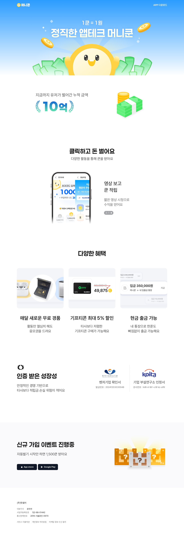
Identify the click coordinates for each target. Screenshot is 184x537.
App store (29, 467)
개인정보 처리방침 (39, 522)
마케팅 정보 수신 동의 (57, 522)
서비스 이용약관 (23, 522)
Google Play (49, 467)
